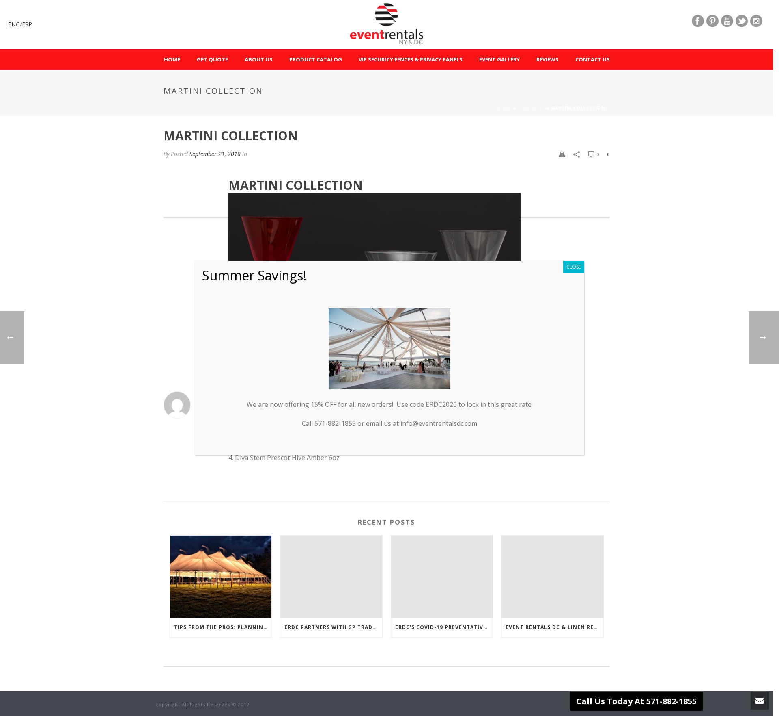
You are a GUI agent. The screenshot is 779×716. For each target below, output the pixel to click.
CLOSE (573, 266)
